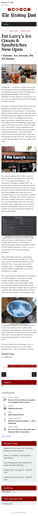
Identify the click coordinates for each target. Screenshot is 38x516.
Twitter (13, 9)
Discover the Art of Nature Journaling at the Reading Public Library (21, 401)
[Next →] (34, 374)
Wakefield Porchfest (15, 408)
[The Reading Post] (18, 17)
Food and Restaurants (26, 366)
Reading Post (25, 31)
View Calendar (6, 436)
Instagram (17, 9)
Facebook (9, 9)
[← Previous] (3, 374)
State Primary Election (16, 415)
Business (12, 366)
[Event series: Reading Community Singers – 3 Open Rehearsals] (20, 418)
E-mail (25, 9)
